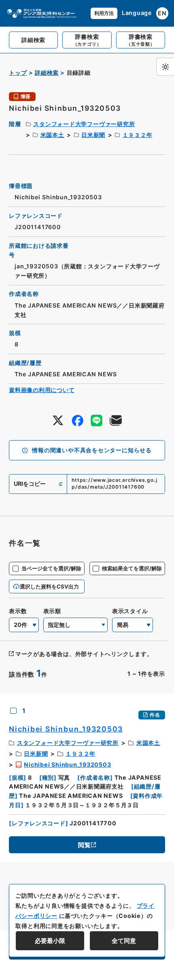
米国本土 (52, 134)
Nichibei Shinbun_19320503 (67, 764)
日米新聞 (93, 134)
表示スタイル (130, 610)
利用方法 (104, 13)
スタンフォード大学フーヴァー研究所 (84, 123)
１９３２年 (138, 134)
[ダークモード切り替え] (165, 67)
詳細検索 (47, 72)
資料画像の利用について (42, 389)
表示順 (52, 610)
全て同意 (124, 941)
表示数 (18, 610)
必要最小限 (50, 941)
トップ (18, 72)
